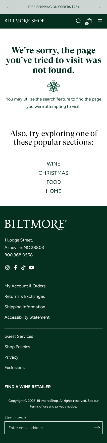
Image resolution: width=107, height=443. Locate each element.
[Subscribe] (97, 427)
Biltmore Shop (47, 401)
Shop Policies (17, 346)
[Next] (99, 7)
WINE (53, 164)
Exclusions (14, 367)
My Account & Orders (25, 285)
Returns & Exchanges (24, 296)
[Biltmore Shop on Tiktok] (23, 269)
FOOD (54, 182)
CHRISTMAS (53, 173)
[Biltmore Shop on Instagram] (7, 269)
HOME (53, 191)
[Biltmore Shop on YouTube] (31, 269)
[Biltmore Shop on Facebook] (15, 269)
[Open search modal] (78, 21)
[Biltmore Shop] (24, 21)
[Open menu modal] (100, 21)
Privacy (11, 357)
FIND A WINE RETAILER (27, 386)
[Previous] (7, 7)
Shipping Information (24, 306)
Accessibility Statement (27, 317)
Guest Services (18, 336)
